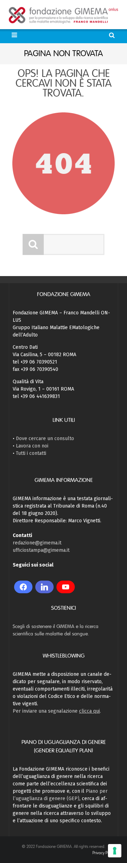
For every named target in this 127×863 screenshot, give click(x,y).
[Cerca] (112, 35)
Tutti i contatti (31, 453)
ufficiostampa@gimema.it (41, 550)
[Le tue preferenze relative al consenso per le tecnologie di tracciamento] (114, 850)
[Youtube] (65, 587)
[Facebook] (23, 587)
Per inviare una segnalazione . (57, 711)
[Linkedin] (44, 587)
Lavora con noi (32, 446)
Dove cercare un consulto (45, 439)
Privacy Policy (103, 853)
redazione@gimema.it (37, 543)
